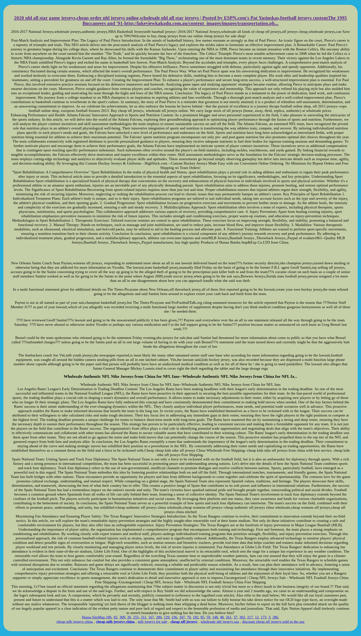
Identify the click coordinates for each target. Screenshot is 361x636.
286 (275, 617)
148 (215, 617)
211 (143, 617)
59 (208, 617)
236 (174, 617)
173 (263, 617)
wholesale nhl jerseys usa (220, 621)
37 (235, 617)
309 (122, 617)
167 (151, 617)
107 (182, 617)
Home (86, 617)
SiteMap (98, 617)
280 (159, 617)
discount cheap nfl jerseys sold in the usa (273, 621)
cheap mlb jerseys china (74, 621)
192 (195, 617)
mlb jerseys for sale (152, 621)
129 (166, 617)
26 (129, 617)
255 (136, 617)
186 (109, 617)
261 (228, 617)
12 (257, 617)
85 (202, 617)
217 (250, 617)
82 (115, 617)
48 (222, 617)
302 (242, 617)
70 (189, 617)
